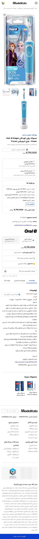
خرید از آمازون (33, 426)
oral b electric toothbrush (23, 225)
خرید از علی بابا (32, 437)
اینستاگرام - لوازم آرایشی (11, 449)
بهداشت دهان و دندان (10, 8)
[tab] (32, 280)
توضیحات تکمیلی (19, 281)
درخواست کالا (15, 429)
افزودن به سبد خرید (19, 536)
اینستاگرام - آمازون (13, 454)
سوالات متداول (32, 448)
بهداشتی (19, 8)
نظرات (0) (7, 281)
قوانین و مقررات (32, 451)
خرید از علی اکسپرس (31, 432)
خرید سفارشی (14, 426)
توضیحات (32, 280)
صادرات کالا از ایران (13, 432)
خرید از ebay (33, 429)
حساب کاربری (33, 445)
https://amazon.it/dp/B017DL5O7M (26, 362)
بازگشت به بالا (11, 411)
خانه (36, 8)
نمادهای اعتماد (14, 435)
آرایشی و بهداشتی (28, 8)
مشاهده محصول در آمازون (18, 150)
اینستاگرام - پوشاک (13, 451)
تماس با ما (16, 457)
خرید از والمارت (32, 435)
